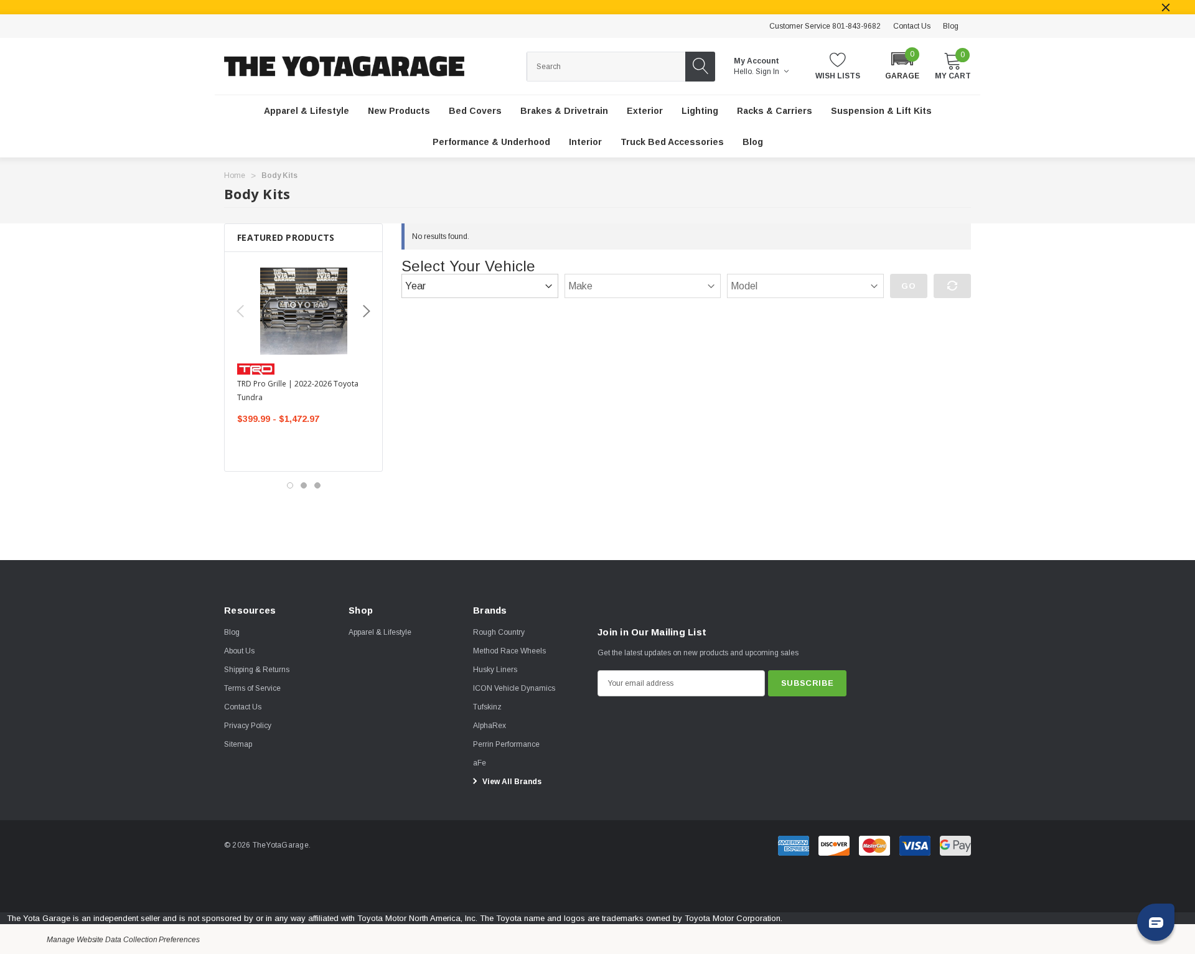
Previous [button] (240, 311)
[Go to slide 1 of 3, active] (290, 485)
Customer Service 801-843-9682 (825, 26)
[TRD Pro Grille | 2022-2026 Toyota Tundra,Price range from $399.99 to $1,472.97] (303, 311)
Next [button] (366, 311)
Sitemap (238, 744)
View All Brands (510, 781)
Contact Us (911, 26)
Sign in (768, 71)
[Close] (1165, 7)
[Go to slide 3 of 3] (317, 485)
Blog (950, 26)
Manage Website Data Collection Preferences (123, 939)
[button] (902, 65)
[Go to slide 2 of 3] (304, 485)
